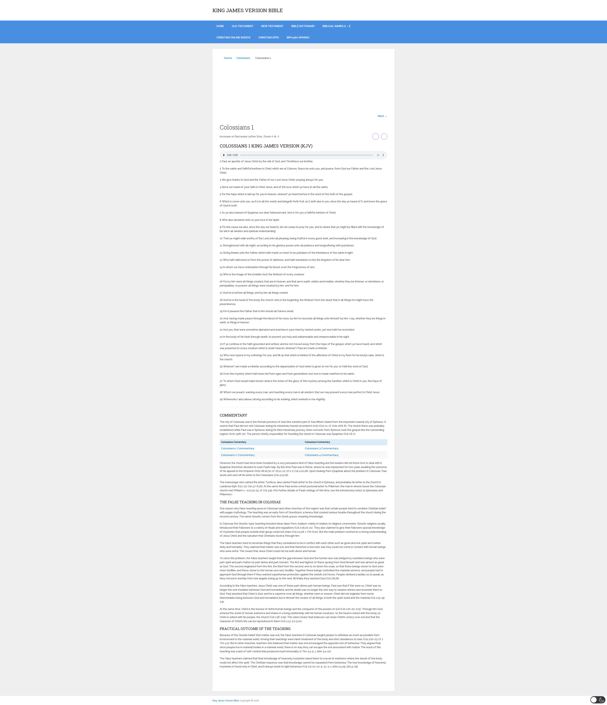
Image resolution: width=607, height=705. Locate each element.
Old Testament (242, 26)
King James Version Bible (247, 10)
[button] (597, 699)
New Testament (272, 26)
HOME (220, 26)
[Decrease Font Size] (384, 136)
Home (228, 58)
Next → (382, 116)
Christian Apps (268, 37)
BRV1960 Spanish (298, 37)
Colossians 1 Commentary (237, 448)
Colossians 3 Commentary (321, 448)
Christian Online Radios (233, 37)
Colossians (243, 58)
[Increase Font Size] (375, 136)
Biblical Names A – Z (336, 26)
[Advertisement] (303, 85)
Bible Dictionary (303, 26)
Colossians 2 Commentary (238, 455)
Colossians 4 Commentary (321, 455)
